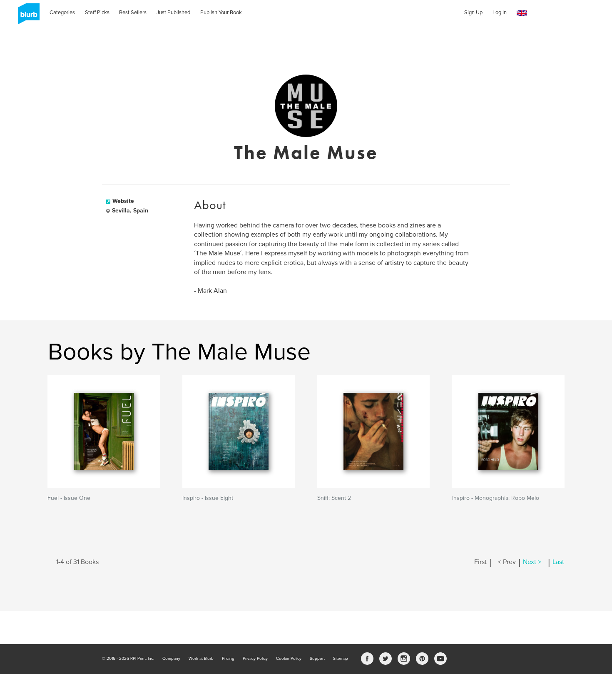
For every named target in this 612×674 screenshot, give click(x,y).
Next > (532, 562)
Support (317, 658)
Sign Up (473, 12)
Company (171, 658)
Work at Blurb (201, 658)
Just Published (173, 12)
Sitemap (340, 658)
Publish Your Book (221, 12)
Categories (62, 12)
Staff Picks (97, 12)
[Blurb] (26, 16)
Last (558, 562)
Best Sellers (133, 12)
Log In (500, 12)
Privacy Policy (255, 658)
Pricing (228, 658)
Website (123, 201)
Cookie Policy (288, 658)
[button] (522, 13)
